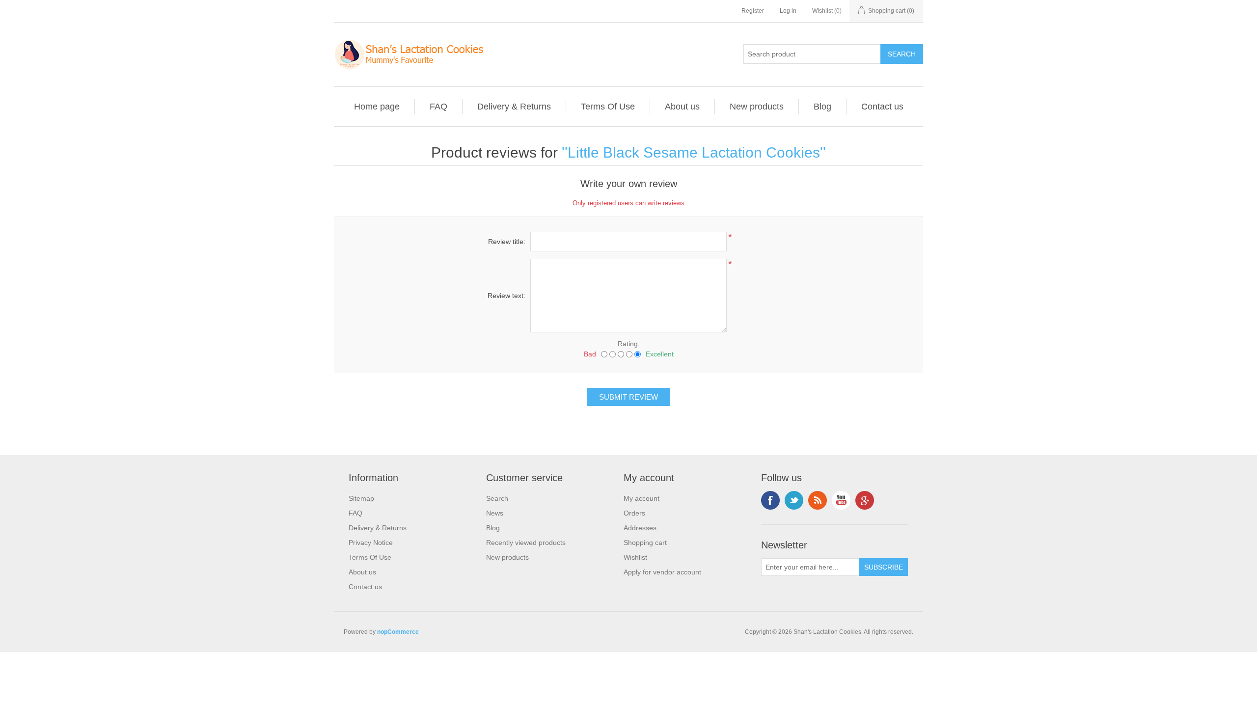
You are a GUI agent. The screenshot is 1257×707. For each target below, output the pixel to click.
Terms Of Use (608, 106)
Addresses (640, 528)
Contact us (882, 106)
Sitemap (361, 498)
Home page (377, 106)
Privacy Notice (371, 542)
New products (757, 106)
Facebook (770, 500)
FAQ (438, 106)
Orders (634, 513)
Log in (788, 10)
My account (641, 498)
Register (752, 10)
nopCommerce (398, 631)
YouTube (841, 500)
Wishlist (635, 557)
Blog (822, 106)
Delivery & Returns (514, 106)
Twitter (794, 500)
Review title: (506, 241)
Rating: (629, 344)
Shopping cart (645, 542)
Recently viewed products (526, 542)
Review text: (506, 295)
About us (682, 106)
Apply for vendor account (662, 572)
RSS (817, 500)
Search (497, 498)
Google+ (864, 500)
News (494, 513)
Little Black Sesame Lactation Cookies (694, 152)
